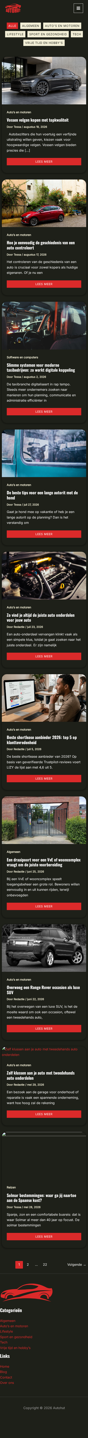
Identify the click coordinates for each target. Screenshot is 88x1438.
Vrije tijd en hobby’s (44, 43)
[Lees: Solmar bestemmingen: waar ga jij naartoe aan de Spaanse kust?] (44, 1156)
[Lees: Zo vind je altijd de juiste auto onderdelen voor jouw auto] (44, 575)
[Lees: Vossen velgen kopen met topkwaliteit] (44, 80)
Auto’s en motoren (62, 25)
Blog (3, 1372)
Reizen (11, 1187)
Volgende (76, 1264)
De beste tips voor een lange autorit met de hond (42, 495)
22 (45, 1264)
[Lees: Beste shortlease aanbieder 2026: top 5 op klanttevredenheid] (44, 698)
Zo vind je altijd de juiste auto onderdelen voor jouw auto (40, 617)
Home (4, 1366)
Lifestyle (15, 34)
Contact (6, 1377)
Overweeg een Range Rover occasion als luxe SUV (43, 989)
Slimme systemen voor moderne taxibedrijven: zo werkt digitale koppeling (41, 367)
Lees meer (47, 160)
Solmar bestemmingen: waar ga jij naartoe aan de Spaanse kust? (41, 1197)
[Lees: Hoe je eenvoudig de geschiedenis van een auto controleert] (44, 203)
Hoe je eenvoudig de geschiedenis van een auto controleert (41, 245)
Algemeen (30, 25)
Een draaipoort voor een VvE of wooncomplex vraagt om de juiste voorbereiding (44, 862)
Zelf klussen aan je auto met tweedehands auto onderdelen (40, 1075)
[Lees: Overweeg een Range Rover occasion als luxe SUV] (44, 948)
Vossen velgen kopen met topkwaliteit (38, 120)
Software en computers (22, 357)
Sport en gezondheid (48, 34)
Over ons (7, 1383)
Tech (77, 34)
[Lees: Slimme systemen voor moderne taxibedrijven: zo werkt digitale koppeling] (44, 325)
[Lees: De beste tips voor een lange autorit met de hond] (44, 453)
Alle (12, 25)
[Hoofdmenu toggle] (78, 8)
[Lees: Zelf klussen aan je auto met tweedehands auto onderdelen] (44, 1052)
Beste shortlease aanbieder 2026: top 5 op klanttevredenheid (42, 739)
